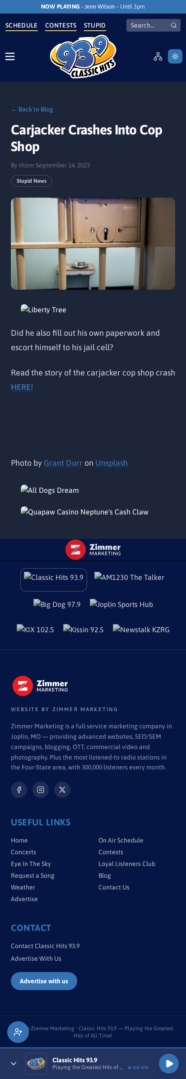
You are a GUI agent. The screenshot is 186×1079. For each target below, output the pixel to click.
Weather (23, 887)
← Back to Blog (32, 109)
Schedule (21, 25)
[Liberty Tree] (93, 309)
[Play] (169, 1064)
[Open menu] (10, 56)
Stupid (95, 25)
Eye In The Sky (31, 863)
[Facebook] (19, 790)
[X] (62, 790)
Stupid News (31, 181)
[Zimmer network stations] (158, 56)
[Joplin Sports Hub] (121, 607)
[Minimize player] (13, 1063)
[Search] (174, 25)
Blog (104, 875)
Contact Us (114, 887)
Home (19, 840)
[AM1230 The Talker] (129, 580)
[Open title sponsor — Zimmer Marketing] (93, 549)
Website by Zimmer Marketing (64, 709)
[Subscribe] (18, 1032)
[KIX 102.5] (35, 632)
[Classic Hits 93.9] (83, 56)
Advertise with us (44, 981)
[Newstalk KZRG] (141, 632)
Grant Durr (63, 463)
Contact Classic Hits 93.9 (45, 945)
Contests (61, 25)
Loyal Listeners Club (126, 863)
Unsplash (111, 463)
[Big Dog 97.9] (57, 607)
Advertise (24, 899)
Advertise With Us (36, 958)
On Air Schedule (121, 840)
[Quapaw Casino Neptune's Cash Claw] (93, 511)
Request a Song (33, 875)
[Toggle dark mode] (175, 56)
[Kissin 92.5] (83, 632)
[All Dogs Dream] (93, 490)
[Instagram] (41, 790)
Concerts (23, 852)
